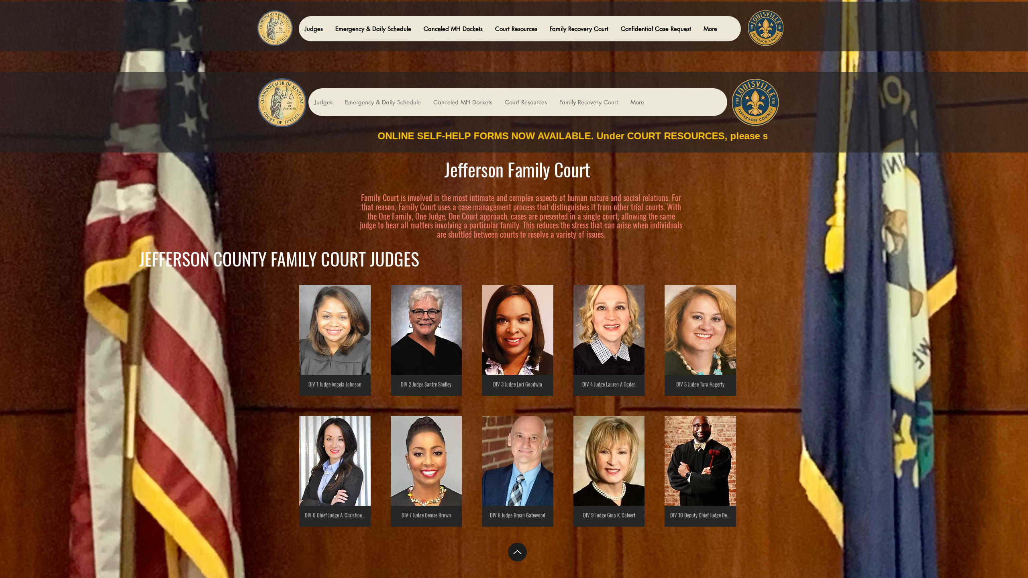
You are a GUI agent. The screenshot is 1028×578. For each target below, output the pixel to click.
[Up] (517, 552)
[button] (314, 28)
